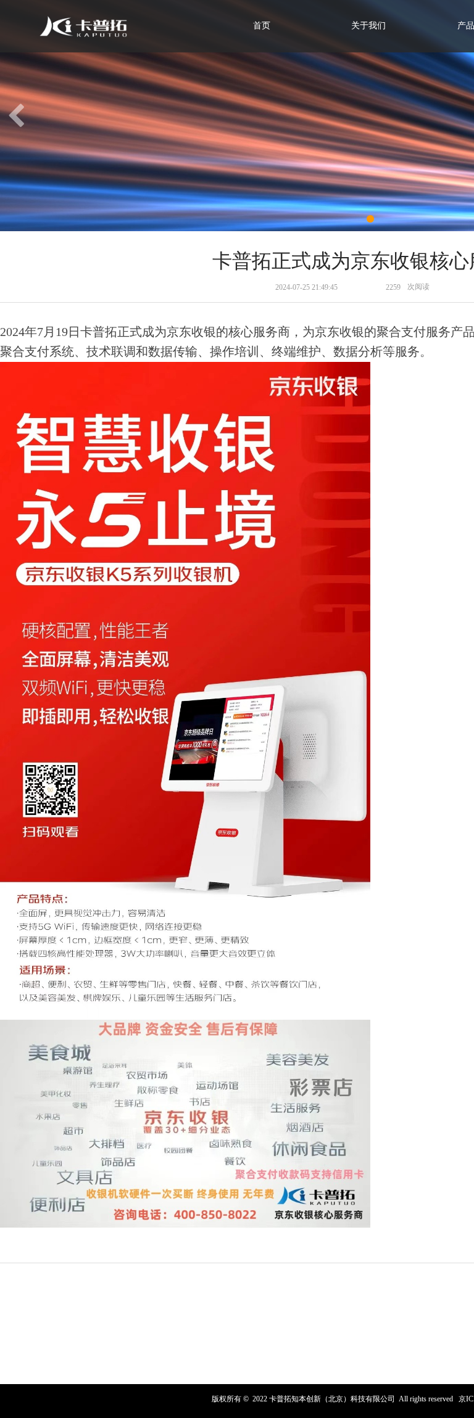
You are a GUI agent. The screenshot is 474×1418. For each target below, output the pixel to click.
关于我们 (368, 25)
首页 (261, 25)
